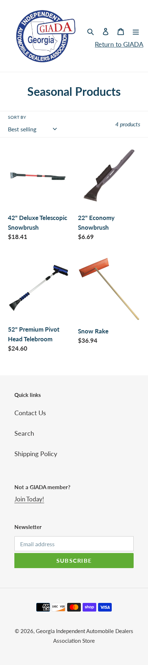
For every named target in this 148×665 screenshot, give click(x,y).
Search (24, 433)
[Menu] (135, 31)
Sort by (17, 117)
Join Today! (29, 499)
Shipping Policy (35, 454)
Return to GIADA (119, 44)
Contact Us (30, 413)
